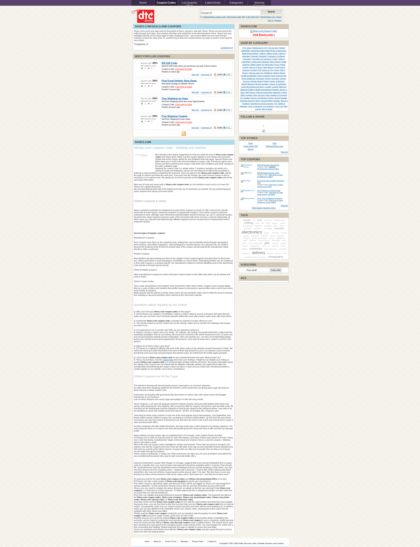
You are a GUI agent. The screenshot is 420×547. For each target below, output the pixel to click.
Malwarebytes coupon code (215, 17)
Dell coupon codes (234, 17)
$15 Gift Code (169, 63)
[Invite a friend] (263, 131)
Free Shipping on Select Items (268, 190)
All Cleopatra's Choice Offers (268, 169)
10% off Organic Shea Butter (268, 165)
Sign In (270, 20)
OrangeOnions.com (267, 17)
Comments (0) (226, 48)
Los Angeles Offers (189, 3)
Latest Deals (212, 2)
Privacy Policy (197, 541)
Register (278, 20)
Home (143, 2)
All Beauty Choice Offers (266, 202)
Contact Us (212, 541)
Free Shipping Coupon (175, 116)
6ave (250, 143)
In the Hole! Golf (252, 17)
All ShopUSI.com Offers (266, 194)
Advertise (184, 541)
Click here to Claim (183, 69)
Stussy (279, 17)
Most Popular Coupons (152, 56)
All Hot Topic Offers (264, 186)
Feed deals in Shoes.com (183, 133)
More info (195, 75)
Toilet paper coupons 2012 (264, 208)
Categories (236, 2)
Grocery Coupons (259, 3)
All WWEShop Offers (265, 177)
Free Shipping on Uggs (175, 98)
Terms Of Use (170, 541)
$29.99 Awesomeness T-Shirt (268, 173)
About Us (157, 541)
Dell (243, 17)
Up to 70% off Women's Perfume (269, 198)
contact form (168, 360)
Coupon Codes (166, 2)
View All (284, 152)
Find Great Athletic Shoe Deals (179, 80)
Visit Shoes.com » (264, 34)
